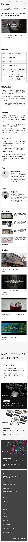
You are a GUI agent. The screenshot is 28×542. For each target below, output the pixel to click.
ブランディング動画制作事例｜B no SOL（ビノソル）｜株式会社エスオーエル (20, 238)
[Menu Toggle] (26, 3)
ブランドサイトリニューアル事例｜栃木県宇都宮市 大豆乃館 (20, 214)
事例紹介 (8, 8)
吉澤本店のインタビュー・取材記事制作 (10, 269)
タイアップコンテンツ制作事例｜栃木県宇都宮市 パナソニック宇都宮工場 (20, 222)
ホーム (2, 8)
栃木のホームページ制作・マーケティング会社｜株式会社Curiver (13, 477)
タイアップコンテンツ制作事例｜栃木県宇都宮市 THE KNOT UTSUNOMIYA (20, 230)
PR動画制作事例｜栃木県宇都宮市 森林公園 (10, 337)
